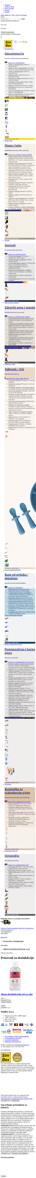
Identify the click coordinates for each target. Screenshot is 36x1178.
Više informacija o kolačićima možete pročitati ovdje (16, 1099)
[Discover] (26, 1025)
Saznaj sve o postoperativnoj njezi (18, 865)
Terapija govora (13, 424)
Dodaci (10, 417)
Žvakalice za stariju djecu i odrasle (18, 405)
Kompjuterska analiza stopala (13, 282)
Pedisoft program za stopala (16, 203)
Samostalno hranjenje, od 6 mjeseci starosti (21, 387)
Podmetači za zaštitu (14, 78)
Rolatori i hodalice (14, 683)
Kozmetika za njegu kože (16, 82)
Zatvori (3, 1176)
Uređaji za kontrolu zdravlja (16, 695)
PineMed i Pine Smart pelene (17, 163)
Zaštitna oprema (13, 705)
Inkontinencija (9, 49)
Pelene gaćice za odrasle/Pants (17, 68)
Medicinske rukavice (14, 702)
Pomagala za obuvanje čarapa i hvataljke (20, 690)
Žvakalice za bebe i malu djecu (17, 394)
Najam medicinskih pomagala (14, 615)
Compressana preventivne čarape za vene (20, 318)
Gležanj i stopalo (13, 886)
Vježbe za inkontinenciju (16, 98)
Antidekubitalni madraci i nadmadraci (19, 593)
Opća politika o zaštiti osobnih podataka (17, 1036)
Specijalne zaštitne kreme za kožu (18, 807)
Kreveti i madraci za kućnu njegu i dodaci (21, 664)
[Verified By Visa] (28, 1033)
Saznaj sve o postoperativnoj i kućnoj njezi (21, 662)
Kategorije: (4, 937)
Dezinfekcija (12, 87)
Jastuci (10, 669)
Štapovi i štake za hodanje (16, 685)
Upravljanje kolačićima (12, 1040)
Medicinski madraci (14, 598)
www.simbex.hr (5, 1050)
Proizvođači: (4, 945)
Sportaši (7, 240)
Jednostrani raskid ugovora (13, 1041)
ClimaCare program (14, 712)
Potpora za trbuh (13, 195)
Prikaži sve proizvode (8, 32)
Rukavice (11, 85)
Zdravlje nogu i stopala (12, 303)
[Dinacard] (31, 1025)
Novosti (7, 10)
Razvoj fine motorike (14, 391)
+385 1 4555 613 (16, 15)
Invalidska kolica (13, 612)
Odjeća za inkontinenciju (16, 94)
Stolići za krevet (13, 688)
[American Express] (2, 1025)
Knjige (10, 427)
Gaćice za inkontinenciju (15, 90)
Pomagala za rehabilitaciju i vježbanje (19, 270)
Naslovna (7, 5)
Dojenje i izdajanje (14, 191)
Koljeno (10, 879)
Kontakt (7, 12)
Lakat (10, 868)
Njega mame (12, 186)
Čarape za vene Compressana (17, 198)
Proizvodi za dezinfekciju (16, 823)
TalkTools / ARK (10, 364)
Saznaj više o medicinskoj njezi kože (19, 802)
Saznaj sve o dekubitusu (15, 587)
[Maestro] (21, 1025)
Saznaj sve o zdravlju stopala (17, 254)
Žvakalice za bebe (13, 182)
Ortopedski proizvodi (11, 851)
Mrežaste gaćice (13, 75)
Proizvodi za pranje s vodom (17, 817)
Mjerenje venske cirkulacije (13, 210)
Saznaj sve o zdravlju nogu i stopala (19, 317)
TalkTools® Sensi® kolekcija (17, 401)
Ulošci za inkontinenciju (15, 71)
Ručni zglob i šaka (14, 872)
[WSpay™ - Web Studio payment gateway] (6, 1033)
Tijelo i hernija (12, 882)
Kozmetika (8, 784)
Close (3, 1005)
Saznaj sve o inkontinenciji (16, 63)
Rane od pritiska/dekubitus (13, 570)
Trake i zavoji (12, 275)
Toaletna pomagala (14, 671)
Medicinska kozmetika (15, 698)
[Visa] (11, 1025)
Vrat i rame (11, 867)
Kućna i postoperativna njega (13, 644)
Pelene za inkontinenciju (15, 64)
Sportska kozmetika (14, 266)
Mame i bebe (8, 140)
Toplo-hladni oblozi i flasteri (17, 263)
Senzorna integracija (14, 384)
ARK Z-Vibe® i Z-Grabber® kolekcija (20, 412)
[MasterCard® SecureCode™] (17, 1033)
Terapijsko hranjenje (14, 380)
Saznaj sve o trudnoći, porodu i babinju (20, 155)
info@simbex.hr (6, 15)
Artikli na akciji (9, 6)
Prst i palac (11, 870)
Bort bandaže (12, 343)
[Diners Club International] (6, 1025)
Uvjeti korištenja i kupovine (13, 1038)
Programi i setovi (13, 420)
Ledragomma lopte (14, 279)
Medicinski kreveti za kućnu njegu (18, 589)
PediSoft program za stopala (17, 334)
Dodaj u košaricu (6, 1002)
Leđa (10, 875)
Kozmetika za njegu (14, 607)
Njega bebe (11, 170)
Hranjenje (11, 179)
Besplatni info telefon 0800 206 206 (17, 378)
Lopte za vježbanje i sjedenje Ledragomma (21, 207)
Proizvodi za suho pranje (15, 812)
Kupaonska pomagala (15, 678)
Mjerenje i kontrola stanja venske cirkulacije (18, 346)
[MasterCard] (16, 1025)
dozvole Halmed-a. (24, 1045)
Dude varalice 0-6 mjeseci (16, 174)
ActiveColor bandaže (14, 256)
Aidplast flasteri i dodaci (15, 709)
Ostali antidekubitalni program (17, 601)
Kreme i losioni (13, 803)
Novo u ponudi (9, 8)
